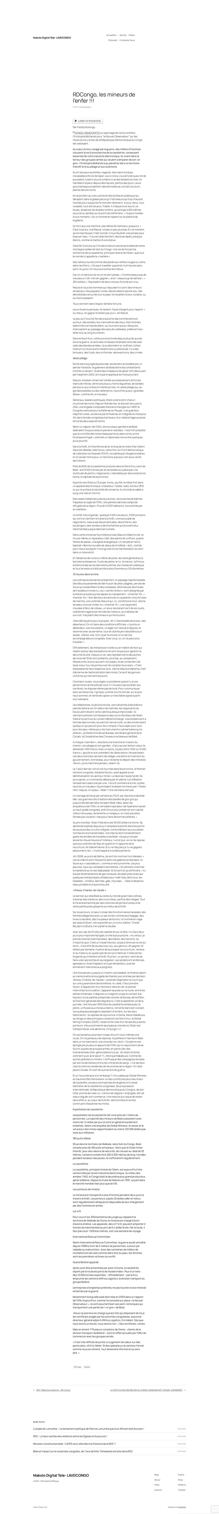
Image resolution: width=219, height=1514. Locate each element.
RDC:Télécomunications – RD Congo (53, 1390)
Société (87, 1367)
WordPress (182, 1507)
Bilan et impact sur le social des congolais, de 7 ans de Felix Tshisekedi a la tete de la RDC (83, 1451)
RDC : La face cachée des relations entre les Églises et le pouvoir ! (70, 1436)
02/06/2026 (181, 1429)
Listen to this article (89, 120)
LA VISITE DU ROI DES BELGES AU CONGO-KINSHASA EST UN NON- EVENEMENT (146, 1390)
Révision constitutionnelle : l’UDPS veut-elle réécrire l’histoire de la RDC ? (74, 1443)
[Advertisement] (160, 37)
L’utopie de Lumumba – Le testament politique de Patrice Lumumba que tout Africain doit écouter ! (88, 1428)
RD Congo (77, 1367)
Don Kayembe (85, 107)
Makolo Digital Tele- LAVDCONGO (52, 37)
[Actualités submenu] (116, 35)
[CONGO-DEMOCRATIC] (86, 133)
